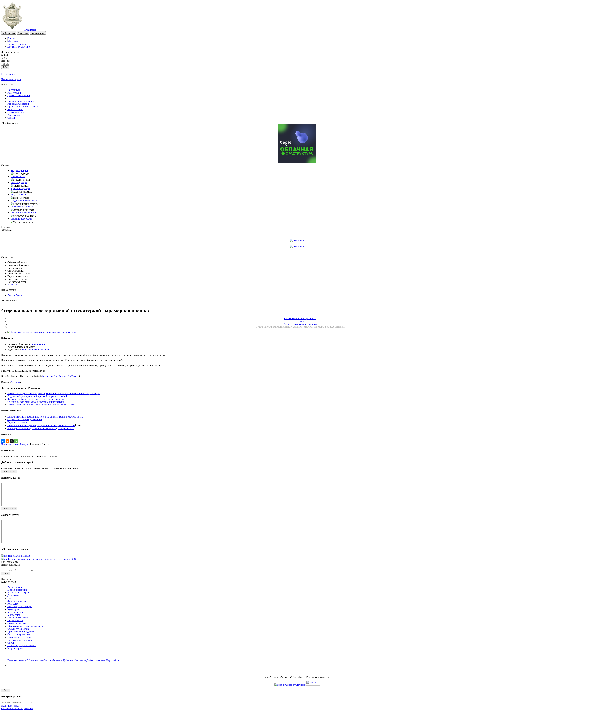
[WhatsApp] (16, 441)
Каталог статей (15, 109)
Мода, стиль (13, 615)
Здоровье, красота (16, 601)
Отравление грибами (22, 206)
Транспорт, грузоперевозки (21, 645)
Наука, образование (17, 617)
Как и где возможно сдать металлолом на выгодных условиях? (40, 428)
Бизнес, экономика (17, 589)
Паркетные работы (17, 422)
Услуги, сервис (15, 648)
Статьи (11, 117)
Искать (5, 573)
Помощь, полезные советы (21, 101)
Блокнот (12, 38)
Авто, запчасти (15, 587)
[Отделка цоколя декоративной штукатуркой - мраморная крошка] (42, 332)
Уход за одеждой (19, 170)
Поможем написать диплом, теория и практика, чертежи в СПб (41, 425)
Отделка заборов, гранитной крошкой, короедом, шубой (37, 396)
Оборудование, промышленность (25, 626)
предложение (38, 344)
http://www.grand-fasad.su (36, 349)
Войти (5, 67)
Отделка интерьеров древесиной (24, 419)
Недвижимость (15, 620)
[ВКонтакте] (3, 441)
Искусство (13, 603)
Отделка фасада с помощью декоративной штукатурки (36, 401)
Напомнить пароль (11, 79)
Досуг (10, 598)
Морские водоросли (21, 218)
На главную (13, 90)
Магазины (13, 41)
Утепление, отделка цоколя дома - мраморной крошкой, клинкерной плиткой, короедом (53, 393)
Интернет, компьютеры (19, 606)
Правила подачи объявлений (22, 106)
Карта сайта (13, 115)
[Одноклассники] (7, 441)
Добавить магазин (17, 44)
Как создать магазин (18, 103)
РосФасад (72, 376)
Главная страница (17, 660)
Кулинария (13, 609)
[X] (12, 441)
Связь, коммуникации (19, 634)
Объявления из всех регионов (17, 708)
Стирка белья (18, 176)
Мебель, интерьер (16, 612)
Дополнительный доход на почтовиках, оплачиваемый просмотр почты (45, 416)
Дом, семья (13, 595)
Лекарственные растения (24, 212)
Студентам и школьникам (24, 200)
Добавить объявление (18, 46)
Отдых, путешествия (18, 628)
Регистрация (8, 74)
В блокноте (13, 284)
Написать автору (10, 444)
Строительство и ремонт (20, 637)
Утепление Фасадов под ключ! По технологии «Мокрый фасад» (41, 404)
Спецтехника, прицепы (19, 640)
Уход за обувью (18, 194)
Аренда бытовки (16, 295)
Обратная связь (35, 660)
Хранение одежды (20, 188)
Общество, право (16, 623)
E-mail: (4, 54)
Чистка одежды (19, 182)
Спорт (10, 642)
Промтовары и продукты (20, 631)
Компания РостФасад (53, 376)
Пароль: (5, 60)
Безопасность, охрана (18, 592)
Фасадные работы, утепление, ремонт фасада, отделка (36, 399)
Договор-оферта (15, 112)
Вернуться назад (10, 705)
